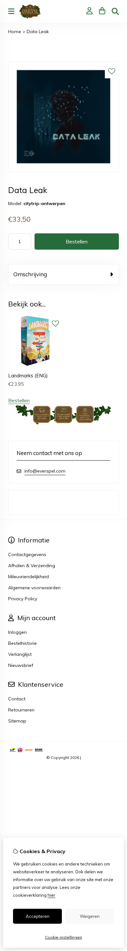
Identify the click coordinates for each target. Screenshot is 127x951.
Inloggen (17, 632)
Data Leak (38, 31)
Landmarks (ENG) (28, 375)
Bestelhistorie (22, 643)
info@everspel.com (44, 471)
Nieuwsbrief (20, 665)
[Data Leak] (63, 170)
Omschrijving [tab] (30, 274)
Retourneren (21, 710)
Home (14, 31)
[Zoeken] (115, 11)
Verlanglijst (20, 654)
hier (51, 895)
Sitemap (17, 721)
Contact (16, 699)
